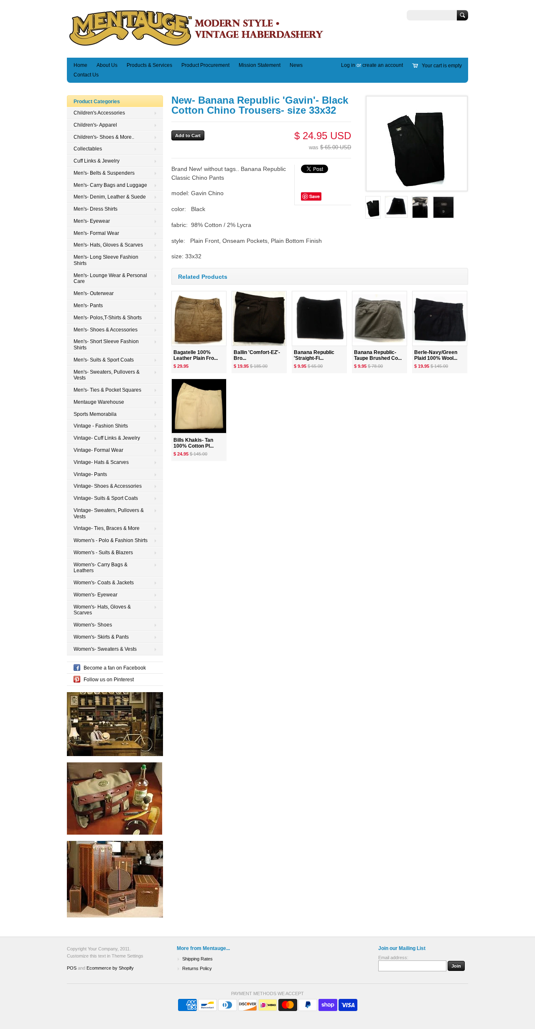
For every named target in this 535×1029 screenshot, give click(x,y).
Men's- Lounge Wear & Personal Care (110, 279)
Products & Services (149, 65)
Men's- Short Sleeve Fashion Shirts (106, 345)
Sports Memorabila (95, 414)
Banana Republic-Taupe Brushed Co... (378, 355)
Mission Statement (259, 65)
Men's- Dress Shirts (95, 209)
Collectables (88, 149)
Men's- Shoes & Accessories (106, 330)
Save (314, 196)
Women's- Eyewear (95, 595)
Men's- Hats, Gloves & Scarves (108, 245)
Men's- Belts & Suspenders (104, 173)
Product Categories (97, 101)
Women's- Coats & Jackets (104, 583)
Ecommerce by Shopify (110, 967)
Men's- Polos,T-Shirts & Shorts (108, 318)
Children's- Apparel (95, 125)
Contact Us (86, 75)
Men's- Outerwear (94, 293)
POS (71, 967)
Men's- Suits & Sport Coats (104, 360)
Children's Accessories (99, 113)
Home (80, 65)
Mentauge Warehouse (99, 402)
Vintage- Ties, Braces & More (107, 528)
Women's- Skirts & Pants (101, 637)
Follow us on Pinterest (109, 680)
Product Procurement (205, 65)
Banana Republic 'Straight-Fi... (314, 355)
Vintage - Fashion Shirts (101, 426)
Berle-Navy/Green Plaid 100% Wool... (435, 355)
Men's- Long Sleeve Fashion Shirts (106, 260)
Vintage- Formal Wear (98, 450)
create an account (382, 65)
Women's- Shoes (93, 625)
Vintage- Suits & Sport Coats (106, 498)
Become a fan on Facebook (115, 668)
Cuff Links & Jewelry (97, 161)
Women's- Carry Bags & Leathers (100, 568)
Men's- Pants (88, 305)
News (296, 65)
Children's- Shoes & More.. (104, 137)
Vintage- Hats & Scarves (101, 462)
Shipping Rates (197, 958)
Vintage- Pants (90, 474)
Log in (348, 65)
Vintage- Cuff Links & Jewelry (107, 438)
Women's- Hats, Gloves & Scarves (102, 610)
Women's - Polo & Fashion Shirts (111, 540)
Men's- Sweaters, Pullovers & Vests (107, 375)
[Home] (196, 45)
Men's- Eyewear (92, 221)
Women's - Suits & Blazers (103, 552)
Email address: (393, 957)
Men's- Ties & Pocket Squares (107, 390)
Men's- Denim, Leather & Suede (110, 197)
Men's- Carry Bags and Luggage (110, 185)
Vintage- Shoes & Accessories (108, 486)
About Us (107, 65)
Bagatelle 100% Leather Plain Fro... (195, 355)
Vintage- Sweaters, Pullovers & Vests (109, 513)
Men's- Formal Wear (96, 233)
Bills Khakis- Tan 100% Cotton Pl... (193, 443)
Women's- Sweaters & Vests (105, 649)
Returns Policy (197, 968)
